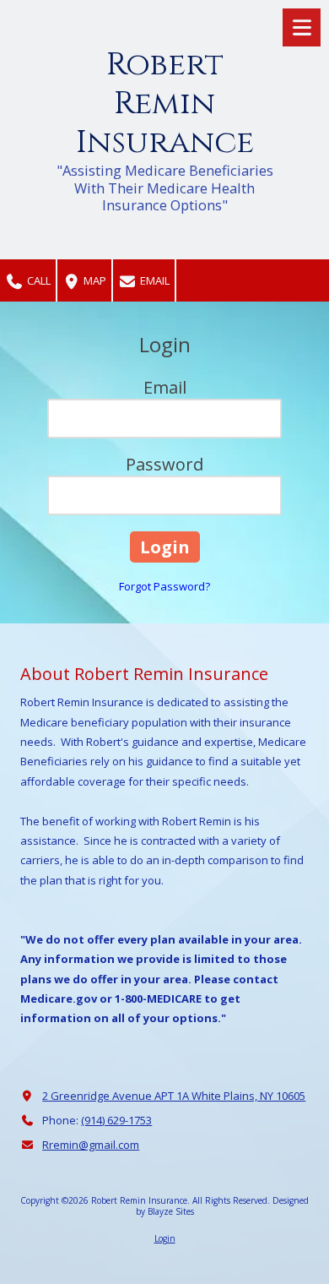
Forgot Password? (164, 586)
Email (154, 280)
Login (164, 1238)
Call (37, 280)
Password (164, 464)
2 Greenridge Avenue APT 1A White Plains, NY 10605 (173, 1095)
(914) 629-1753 (116, 1120)
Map (93, 280)
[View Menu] (302, 27)
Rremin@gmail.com (90, 1144)
